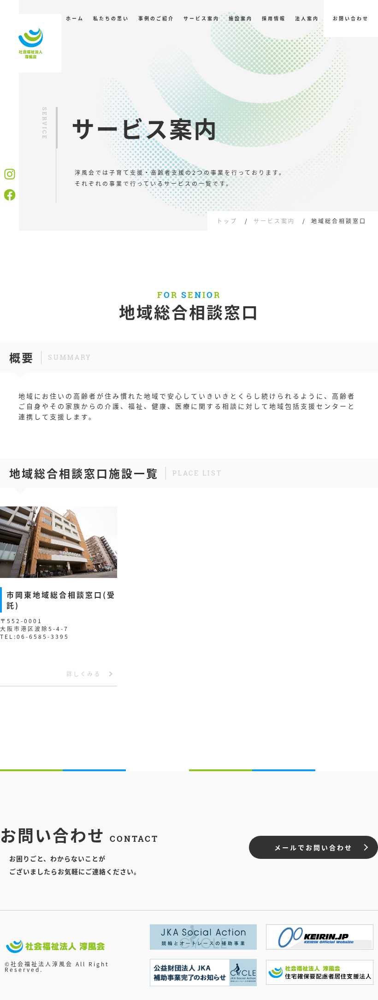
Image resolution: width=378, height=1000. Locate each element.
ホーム (75, 18)
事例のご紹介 (156, 18)
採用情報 (274, 18)
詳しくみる (83, 674)
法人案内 (307, 18)
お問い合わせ (351, 18)
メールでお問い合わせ (313, 847)
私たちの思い (111, 18)
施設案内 (241, 18)
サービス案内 (201, 18)
